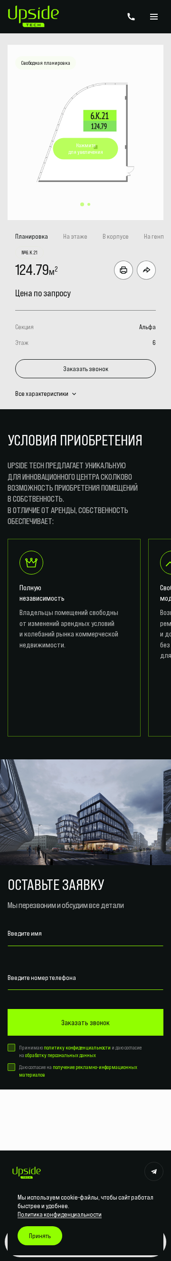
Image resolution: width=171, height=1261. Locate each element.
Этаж (21, 342)
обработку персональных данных (60, 1055)
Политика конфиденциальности (60, 1214)
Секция (24, 327)
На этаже (75, 236)
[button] (82, 204)
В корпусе (116, 236)
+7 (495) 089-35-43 (131, 16)
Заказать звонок (85, 369)
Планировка (31, 236)
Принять (40, 1236)
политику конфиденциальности (77, 1047)
